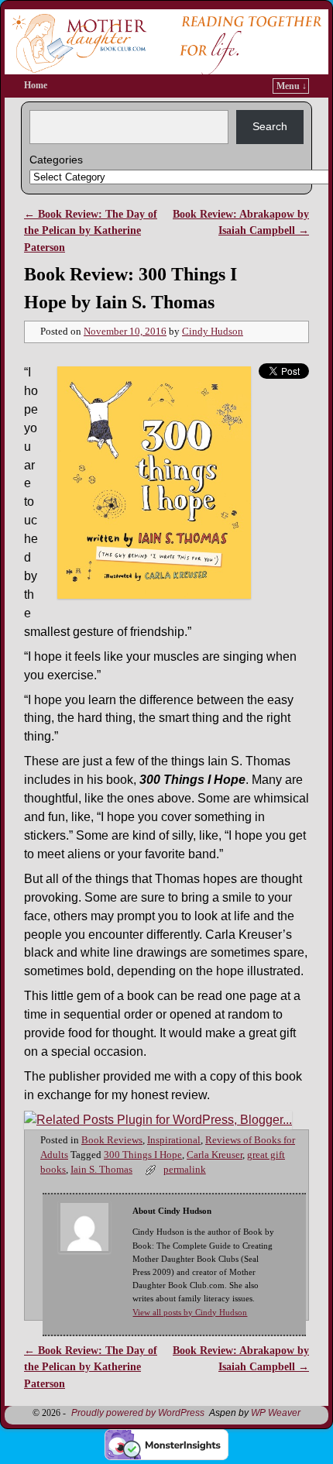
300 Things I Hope (143, 1155)
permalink (184, 1169)
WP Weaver (275, 1412)
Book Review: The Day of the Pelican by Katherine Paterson (90, 230)
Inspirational (174, 1140)
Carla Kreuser (214, 1155)
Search (269, 126)
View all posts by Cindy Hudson (189, 1312)
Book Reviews (111, 1140)
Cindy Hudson (212, 331)
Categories (56, 159)
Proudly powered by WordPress (137, 1412)
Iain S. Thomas (101, 1169)
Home (35, 85)
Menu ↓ (291, 86)
